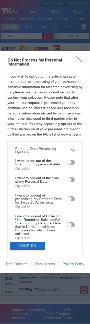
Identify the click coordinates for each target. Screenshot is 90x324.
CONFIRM (27, 246)
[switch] (71, 162)
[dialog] (45, 162)
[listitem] (45, 150)
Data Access (45, 264)
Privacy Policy (73, 264)
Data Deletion (17, 264)
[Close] (80, 60)
